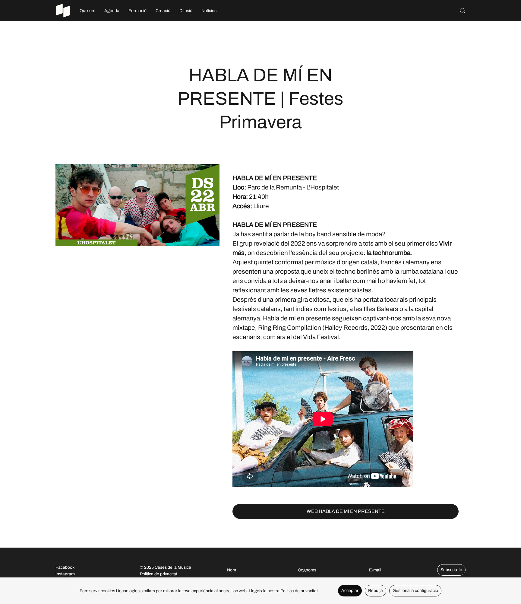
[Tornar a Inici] (63, 10)
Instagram (65, 574)
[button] (462, 10)
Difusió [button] (185, 10)
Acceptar (349, 590)
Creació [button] (163, 10)
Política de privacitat (158, 574)
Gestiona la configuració (415, 590)
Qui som (87, 10)
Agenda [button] (111, 10)
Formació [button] (137, 10)
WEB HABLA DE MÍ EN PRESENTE (346, 511)
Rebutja (375, 590)
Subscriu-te (451, 569)
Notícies (208, 10)
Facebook (64, 567)
